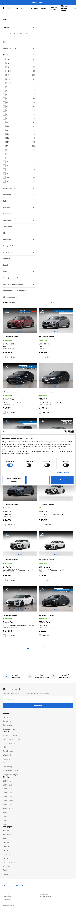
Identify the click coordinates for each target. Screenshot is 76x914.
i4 (20, 102)
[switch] (28, 465)
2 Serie (20, 63)
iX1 (20, 118)
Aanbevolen (50, 303)
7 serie (20, 79)
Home (16, 8)
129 (44, 647)
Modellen (34, 8)
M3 (20, 134)
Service (43, 8)
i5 (20, 106)
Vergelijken (11, 357)
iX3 (20, 126)
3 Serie (20, 67)
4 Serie (20, 71)
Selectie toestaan (38, 480)
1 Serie (20, 59)
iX (20, 114)
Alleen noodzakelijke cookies (14, 480)
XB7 (20, 173)
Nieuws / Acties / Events (64, 8)
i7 (20, 110)
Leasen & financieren (53, 8)
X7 (20, 169)
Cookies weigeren (63, 472)
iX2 (20, 122)
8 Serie (20, 83)
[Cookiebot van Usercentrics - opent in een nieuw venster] (65, 431)
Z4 (20, 181)
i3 (20, 99)
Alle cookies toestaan (62, 480)
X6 (20, 166)
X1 (20, 146)
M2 (20, 130)
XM (20, 177)
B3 (20, 87)
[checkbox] (4, 357)
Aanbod (24, 8)
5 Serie (20, 75)
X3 (20, 154)
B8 (20, 95)
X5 (20, 162)
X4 (20, 158)
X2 (20, 150)
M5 (20, 142)
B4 (20, 91)
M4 (20, 138)
